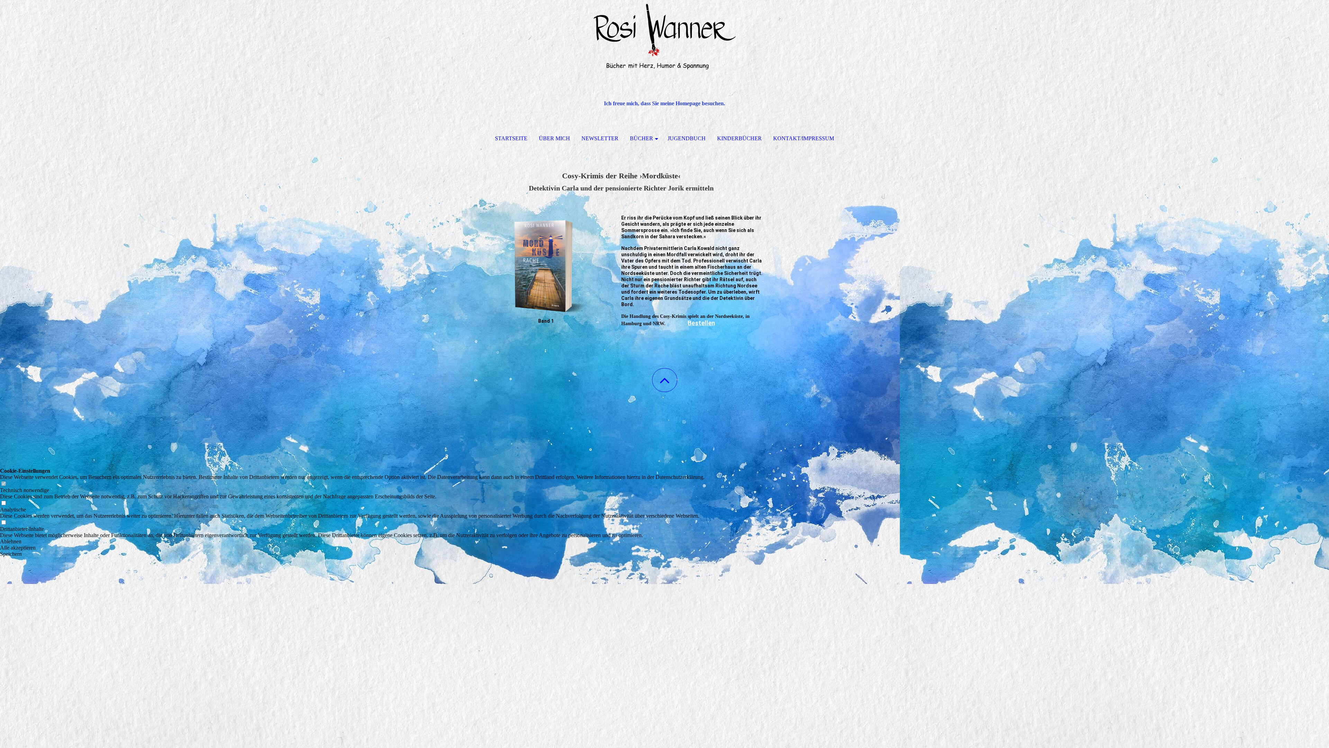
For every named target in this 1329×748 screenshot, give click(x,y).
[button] (664, 380)
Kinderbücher (739, 138)
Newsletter (599, 138)
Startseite (511, 138)
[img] (664, 34)
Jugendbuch (687, 138)
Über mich (554, 138)
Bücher (641, 138)
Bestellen (701, 323)
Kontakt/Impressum (803, 138)
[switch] (3, 484)
